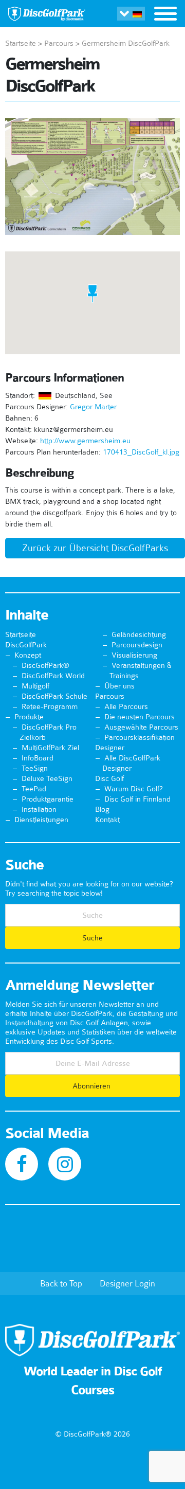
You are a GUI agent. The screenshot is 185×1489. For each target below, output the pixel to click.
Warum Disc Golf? (133, 788)
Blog (102, 809)
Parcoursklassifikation (139, 737)
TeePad (34, 788)
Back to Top (61, 1283)
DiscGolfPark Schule (54, 696)
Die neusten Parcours (139, 716)
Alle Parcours (126, 706)
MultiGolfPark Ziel (50, 747)
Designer (109, 747)
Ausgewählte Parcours (141, 727)
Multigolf (35, 686)
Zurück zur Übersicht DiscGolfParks (95, 548)
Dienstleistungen (41, 819)
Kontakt (107, 819)
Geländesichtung (139, 634)
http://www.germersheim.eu (85, 440)
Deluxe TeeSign (47, 778)
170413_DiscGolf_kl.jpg (141, 452)
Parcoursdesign (137, 644)
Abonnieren (92, 1086)
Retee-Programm (50, 706)
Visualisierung (134, 655)
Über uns (119, 686)
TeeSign (35, 768)
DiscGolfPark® (45, 665)
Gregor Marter (93, 406)
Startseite (20, 43)
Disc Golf (109, 778)
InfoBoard (37, 757)
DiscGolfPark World (53, 675)
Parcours (58, 43)
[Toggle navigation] (165, 15)
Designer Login (127, 1283)
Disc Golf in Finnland (137, 799)
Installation (39, 809)
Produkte (29, 716)
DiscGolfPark (26, 644)
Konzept (27, 655)
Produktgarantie (47, 799)
